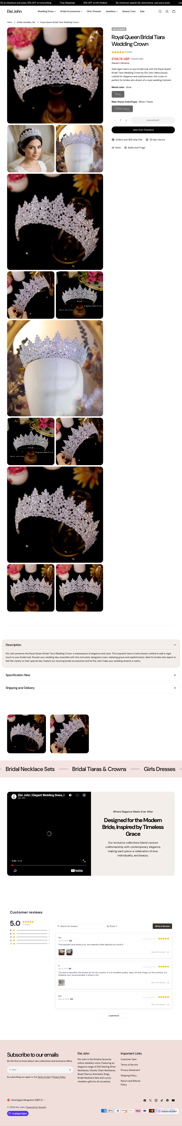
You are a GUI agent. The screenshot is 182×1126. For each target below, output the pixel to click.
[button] (122, 52)
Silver (119, 95)
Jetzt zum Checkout (143, 129)
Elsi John (14, 11)
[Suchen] (160, 11)
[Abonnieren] (70, 1070)
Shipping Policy (129, 1075)
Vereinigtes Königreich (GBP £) (27, 1100)
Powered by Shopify (36, 1107)
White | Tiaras (124, 109)
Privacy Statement (130, 1070)
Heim (9, 22)
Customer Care (128, 1059)
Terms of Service (129, 1064)
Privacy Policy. (59, 1077)
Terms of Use (44, 1077)
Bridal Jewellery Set (26, 22)
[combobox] (112, 926)
